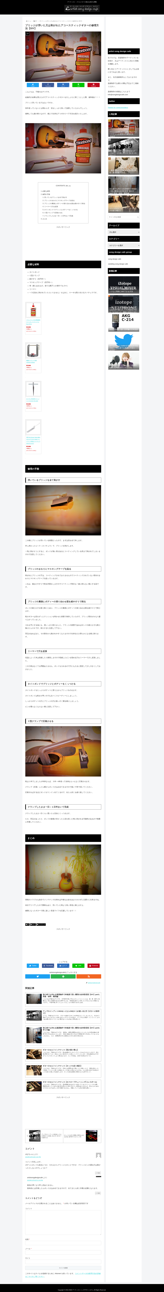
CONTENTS (60, 186)
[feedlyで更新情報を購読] (63, 976)
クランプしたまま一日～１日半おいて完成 (58, 216)
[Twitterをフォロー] (37, 976)
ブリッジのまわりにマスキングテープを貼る (59, 200)
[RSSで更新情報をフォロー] (88, 976)
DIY (28, 924)
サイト (27, 1258)
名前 (27, 1239)
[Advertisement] (63, 242)
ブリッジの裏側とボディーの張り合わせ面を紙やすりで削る (64, 203)
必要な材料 (46, 191)
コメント (28, 1209)
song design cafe (114, 259)
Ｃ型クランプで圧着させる (53, 213)
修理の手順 (46, 194)
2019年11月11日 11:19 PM (35, 1180)
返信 (98, 1173)
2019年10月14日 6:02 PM (33, 1157)
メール (28, 1249)
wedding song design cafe (118, 264)
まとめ (44, 219)
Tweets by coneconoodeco (118, 108)
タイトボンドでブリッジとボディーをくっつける (61, 209)
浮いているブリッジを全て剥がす (55, 197)
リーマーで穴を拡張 (51, 206)
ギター (33, 924)
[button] (138, 217)
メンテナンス (41, 924)
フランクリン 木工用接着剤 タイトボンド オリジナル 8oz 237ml (33, 322)
